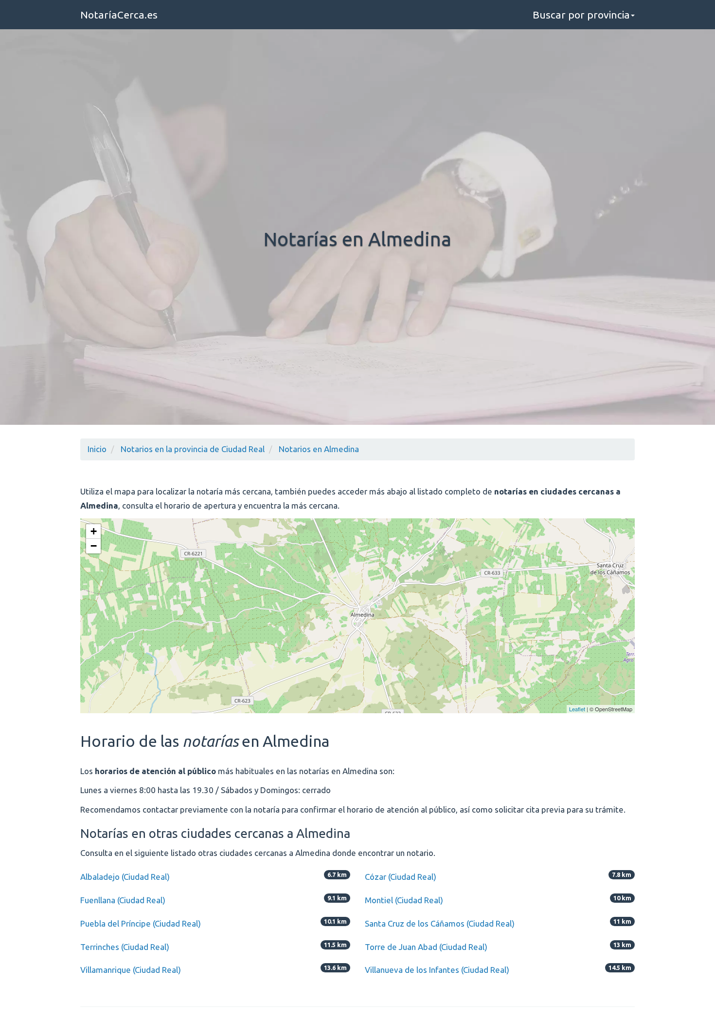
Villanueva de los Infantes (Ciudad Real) (437, 969)
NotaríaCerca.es (119, 14)
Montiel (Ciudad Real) (404, 900)
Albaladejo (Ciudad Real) (125, 876)
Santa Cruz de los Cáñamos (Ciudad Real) (440, 923)
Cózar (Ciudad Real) (400, 876)
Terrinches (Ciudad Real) (124, 946)
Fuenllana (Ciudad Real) (122, 900)
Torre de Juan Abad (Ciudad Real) (426, 946)
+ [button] (93, 531)
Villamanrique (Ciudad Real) (130, 969)
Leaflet (577, 709)
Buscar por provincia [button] (581, 14)
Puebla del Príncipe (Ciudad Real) (140, 923)
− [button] (93, 546)
